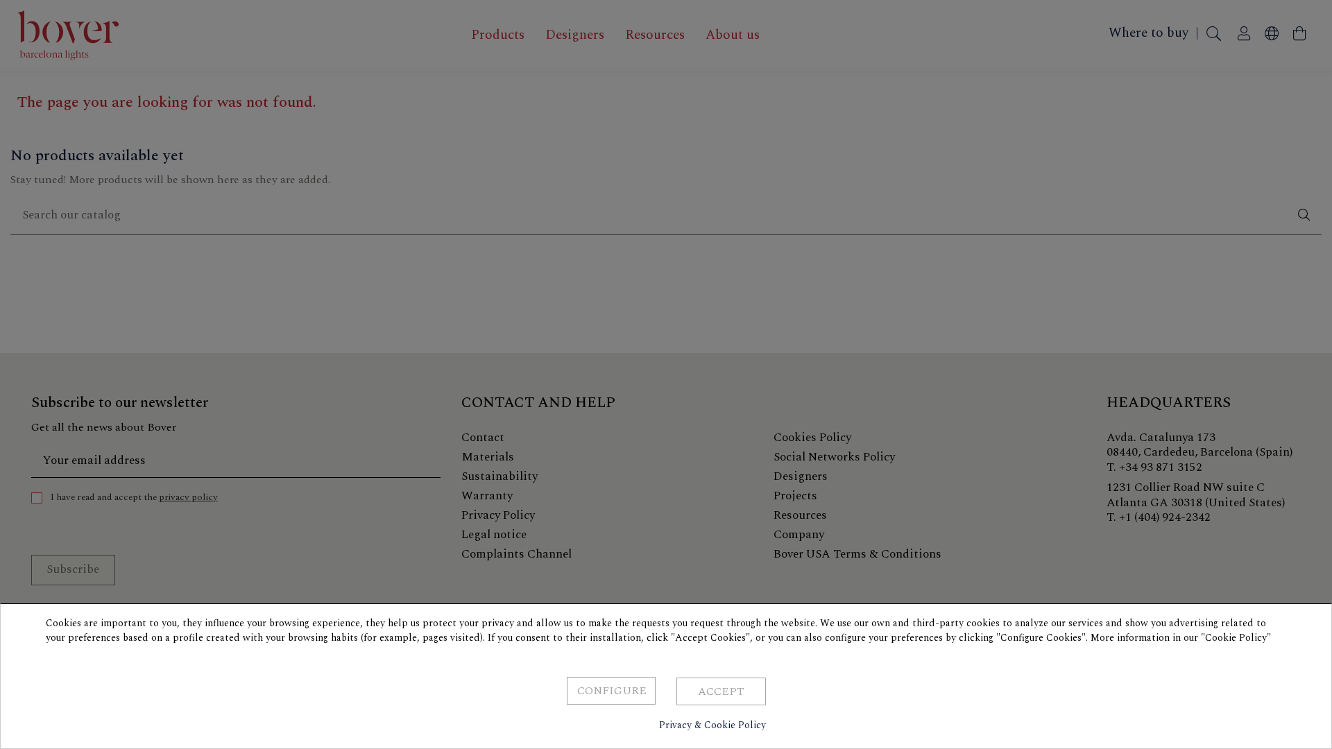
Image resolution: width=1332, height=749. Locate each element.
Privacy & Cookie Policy (712, 725)
